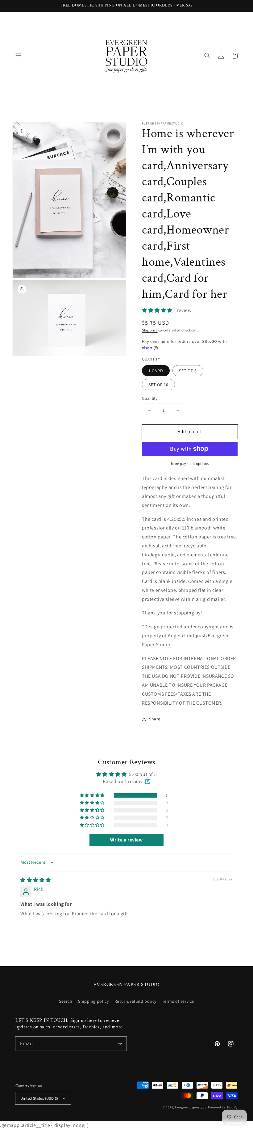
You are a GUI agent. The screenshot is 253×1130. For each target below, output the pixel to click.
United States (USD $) (39, 1098)
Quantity (149, 398)
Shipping (150, 330)
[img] (35, 880)
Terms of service (178, 1001)
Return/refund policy (135, 1001)
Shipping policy (93, 1001)
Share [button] (154, 719)
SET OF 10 (158, 384)
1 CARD (155, 370)
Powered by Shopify (223, 1107)
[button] (18, 55)
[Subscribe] (119, 1043)
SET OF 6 (188, 370)
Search (66, 1001)
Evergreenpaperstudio (191, 1107)
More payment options (190, 463)
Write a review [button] (126, 840)
